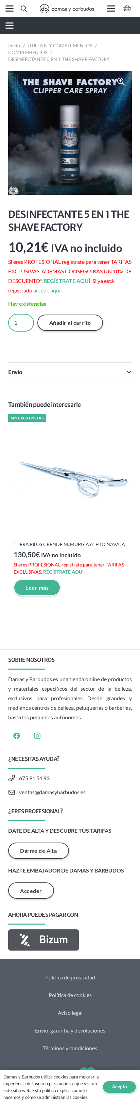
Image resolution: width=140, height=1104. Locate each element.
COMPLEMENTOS (27, 52)
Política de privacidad (70, 977)
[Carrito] (127, 8)
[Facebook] (16, 736)
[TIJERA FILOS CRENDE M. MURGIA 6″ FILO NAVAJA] (70, 476)
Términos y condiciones (70, 1048)
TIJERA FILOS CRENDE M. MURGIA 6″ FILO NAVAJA (69, 544)
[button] (9, 8)
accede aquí (46, 290)
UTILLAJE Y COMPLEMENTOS (60, 45)
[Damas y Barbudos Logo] (66, 9)
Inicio (14, 45)
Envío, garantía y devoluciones (70, 1030)
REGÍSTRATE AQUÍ (66, 280)
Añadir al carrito (70, 322)
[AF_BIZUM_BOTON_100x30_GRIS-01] (70, 940)
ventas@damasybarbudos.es (52, 792)
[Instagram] (37, 736)
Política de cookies (70, 995)
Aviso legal (70, 1012)
